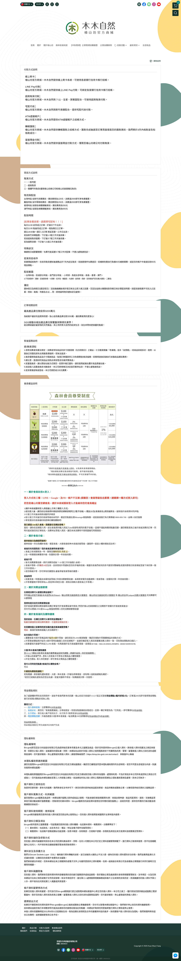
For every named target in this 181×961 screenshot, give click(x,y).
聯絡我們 (23, 931)
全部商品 (33, 931)
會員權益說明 (57, 928)
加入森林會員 (34, 707)
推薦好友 (32, 710)
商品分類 (33, 928)
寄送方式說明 (44, 931)
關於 (23, 928)
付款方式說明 (44, 928)
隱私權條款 (57, 931)
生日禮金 (32, 713)
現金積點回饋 (34, 716)
